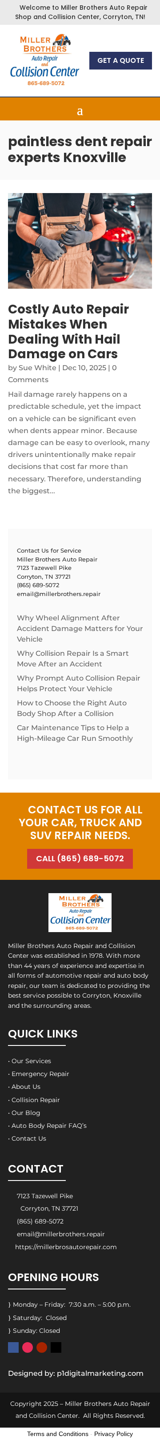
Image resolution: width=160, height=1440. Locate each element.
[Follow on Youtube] (41, 1347)
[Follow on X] (56, 1347)
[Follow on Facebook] (13, 1347)
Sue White (37, 368)
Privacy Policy (113, 1433)
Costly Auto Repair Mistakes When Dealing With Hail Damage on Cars (68, 332)
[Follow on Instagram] (27, 1347)
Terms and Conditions (57, 1433)
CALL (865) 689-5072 (80, 858)
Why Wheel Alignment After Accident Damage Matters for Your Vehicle (80, 628)
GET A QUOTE (120, 60)
